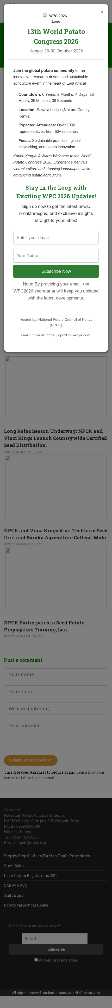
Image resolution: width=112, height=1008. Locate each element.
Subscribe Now (56, 271)
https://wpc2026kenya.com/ (68, 335)
